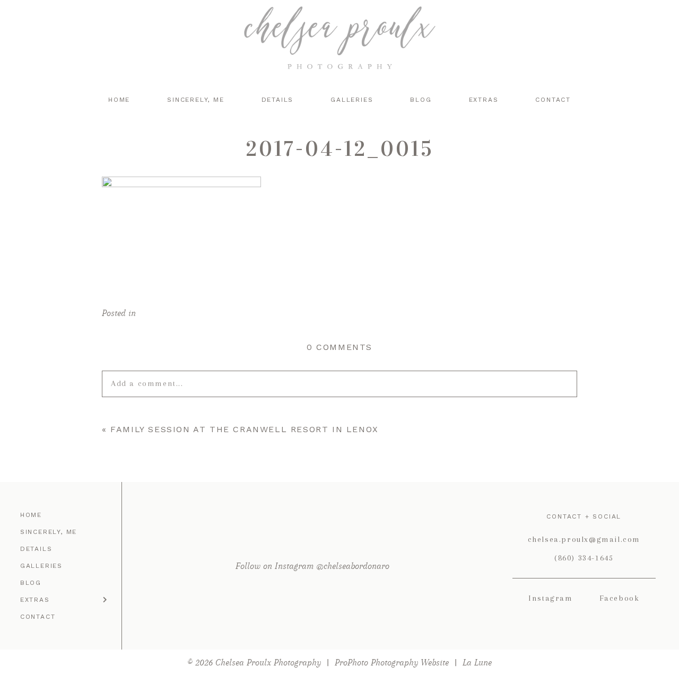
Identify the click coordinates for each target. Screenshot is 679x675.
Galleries (351, 99)
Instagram (550, 598)
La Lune (477, 663)
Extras (484, 99)
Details (278, 99)
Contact (553, 99)
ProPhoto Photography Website (392, 663)
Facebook (619, 598)
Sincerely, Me (195, 99)
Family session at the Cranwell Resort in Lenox (244, 429)
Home (119, 99)
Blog (420, 99)
